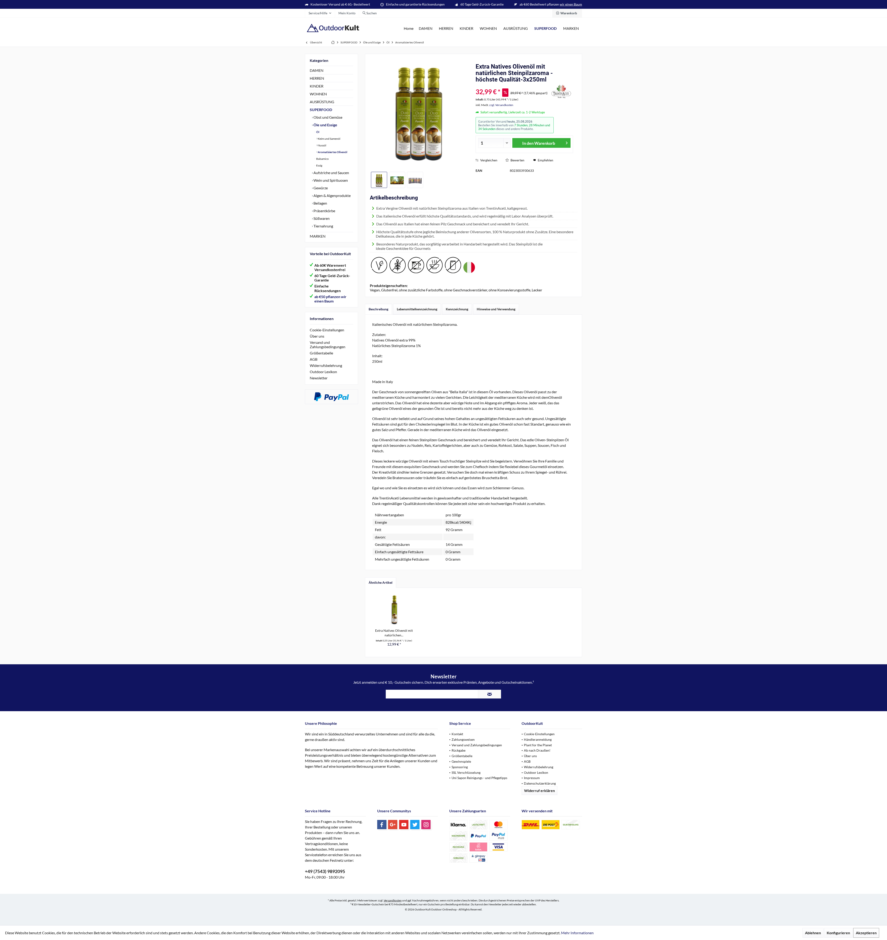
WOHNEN (318, 94)
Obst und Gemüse (327, 117)
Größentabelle (321, 353)
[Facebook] (381, 824)
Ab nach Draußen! (537, 750)
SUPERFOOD (321, 109)
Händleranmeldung (538, 739)
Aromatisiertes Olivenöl (332, 152)
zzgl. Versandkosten (501, 105)
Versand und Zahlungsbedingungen (327, 344)
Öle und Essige (325, 125)
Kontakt (457, 734)
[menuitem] (567, 13)
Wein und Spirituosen (330, 180)
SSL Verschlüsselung (466, 772)
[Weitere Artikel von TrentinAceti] (561, 92)
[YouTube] (403, 824)
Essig (319, 165)
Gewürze (320, 188)
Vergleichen (488, 160)
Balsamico (322, 158)
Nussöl (321, 145)
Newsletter (319, 378)
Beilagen (320, 203)
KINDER (316, 86)
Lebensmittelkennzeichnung (417, 309)
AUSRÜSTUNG (322, 102)
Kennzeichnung (457, 309)
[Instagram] (426, 824)
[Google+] (392, 824)
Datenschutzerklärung (540, 783)
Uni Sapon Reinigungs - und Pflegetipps (479, 778)
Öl (317, 132)
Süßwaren (321, 218)
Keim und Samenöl (328, 138)
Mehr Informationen (577, 933)
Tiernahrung (323, 226)
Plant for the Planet (538, 745)
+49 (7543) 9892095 (325, 871)
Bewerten (517, 160)
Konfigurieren (838, 933)
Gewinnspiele (461, 761)
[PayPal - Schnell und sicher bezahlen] (331, 396)
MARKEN (317, 236)
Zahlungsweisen (463, 739)
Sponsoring (460, 767)
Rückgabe (458, 750)
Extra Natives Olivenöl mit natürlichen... (394, 633)
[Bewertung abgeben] (512, 85)
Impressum (532, 778)
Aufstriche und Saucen (331, 172)
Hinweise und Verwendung (496, 309)
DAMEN (316, 70)
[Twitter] (414, 824)
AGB (313, 359)
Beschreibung (378, 309)
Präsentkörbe (324, 211)
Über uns (317, 336)
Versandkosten (393, 900)
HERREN (317, 78)
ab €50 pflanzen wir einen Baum (330, 298)
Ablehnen (813, 933)
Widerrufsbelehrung (326, 365)
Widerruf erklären (539, 790)
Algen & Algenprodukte (332, 195)
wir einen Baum (571, 4)
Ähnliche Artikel (380, 582)
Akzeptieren (866, 933)
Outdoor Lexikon (323, 371)
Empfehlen (545, 160)
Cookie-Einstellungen (327, 330)
